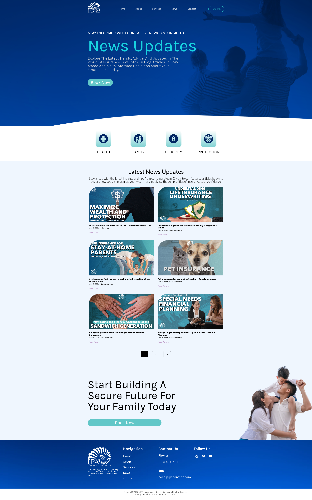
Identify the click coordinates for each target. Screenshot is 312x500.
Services (156, 8)
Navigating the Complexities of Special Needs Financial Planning (186, 333)
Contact (192, 8)
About (139, 8)
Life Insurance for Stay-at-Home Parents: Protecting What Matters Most (119, 280)
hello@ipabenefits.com (174, 477)
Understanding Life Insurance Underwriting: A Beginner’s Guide (187, 226)
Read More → (94, 232)
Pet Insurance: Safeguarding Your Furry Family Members (187, 279)
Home (122, 8)
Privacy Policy (141, 494)
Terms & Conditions (157, 494)
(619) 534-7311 (168, 462)
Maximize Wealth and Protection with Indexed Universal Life (120, 225)
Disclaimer (172, 494)
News (174, 8)
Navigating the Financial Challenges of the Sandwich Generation (117, 333)
